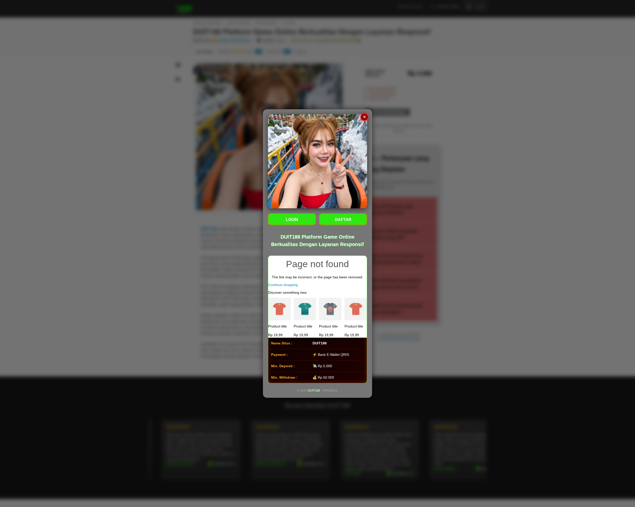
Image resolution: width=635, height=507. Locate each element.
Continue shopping (283, 285)
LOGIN (292, 219)
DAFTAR (343, 219)
